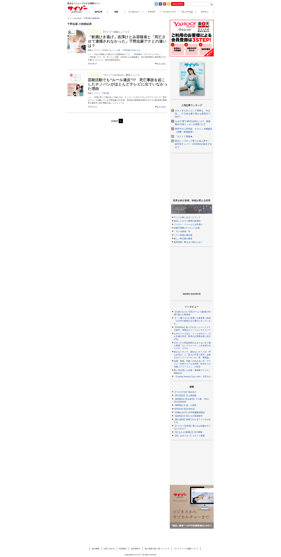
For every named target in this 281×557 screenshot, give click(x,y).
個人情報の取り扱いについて (157, 549)
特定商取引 (135, 549)
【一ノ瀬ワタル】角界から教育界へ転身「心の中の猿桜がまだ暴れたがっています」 (192, 321)
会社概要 (95, 549)
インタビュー (134, 12)
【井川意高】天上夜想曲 (185, 395)
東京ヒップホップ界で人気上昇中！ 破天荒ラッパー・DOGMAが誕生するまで (193, 144)
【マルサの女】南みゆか (185, 392)
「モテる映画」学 (182, 231)
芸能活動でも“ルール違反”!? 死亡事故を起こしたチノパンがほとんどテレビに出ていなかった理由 (128, 84)
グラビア (151, 12)
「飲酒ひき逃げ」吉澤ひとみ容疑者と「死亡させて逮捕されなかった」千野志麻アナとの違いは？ (127, 41)
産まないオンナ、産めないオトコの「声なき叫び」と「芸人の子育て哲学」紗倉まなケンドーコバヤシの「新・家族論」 (192, 354)
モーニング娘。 (115, 50)
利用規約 (123, 549)
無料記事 (98, 12)
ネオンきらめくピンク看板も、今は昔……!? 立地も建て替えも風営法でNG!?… (192, 113)
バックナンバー (169, 12)
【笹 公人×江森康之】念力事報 (188, 432)
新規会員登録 (177, 4)
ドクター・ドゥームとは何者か (188, 224)
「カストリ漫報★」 (185, 136)
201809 (105, 50)
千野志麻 (126, 50)
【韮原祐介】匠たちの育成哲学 (188, 416)
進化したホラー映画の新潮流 (187, 221)
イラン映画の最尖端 (183, 235)
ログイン (205, 12)
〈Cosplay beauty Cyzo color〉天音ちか (192, 376)
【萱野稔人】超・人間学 (185, 405)
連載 (116, 12)
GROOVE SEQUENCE (184, 409)
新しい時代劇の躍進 (183, 238)
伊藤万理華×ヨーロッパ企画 (187, 228)
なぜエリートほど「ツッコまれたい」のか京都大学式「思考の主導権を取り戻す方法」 (192, 336)
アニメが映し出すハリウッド (187, 217)
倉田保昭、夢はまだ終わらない (188, 242)
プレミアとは (187, 12)
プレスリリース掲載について (186, 549)
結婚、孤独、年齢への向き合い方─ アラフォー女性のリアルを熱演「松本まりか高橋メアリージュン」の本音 (192, 364)
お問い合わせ (109, 549)
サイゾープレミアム (77, 9)
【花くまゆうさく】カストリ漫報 (189, 435)
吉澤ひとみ (135, 50)
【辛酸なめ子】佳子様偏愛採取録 (189, 412)
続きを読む (161, 64)
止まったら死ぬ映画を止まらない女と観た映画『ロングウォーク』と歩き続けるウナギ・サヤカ (192, 345)
